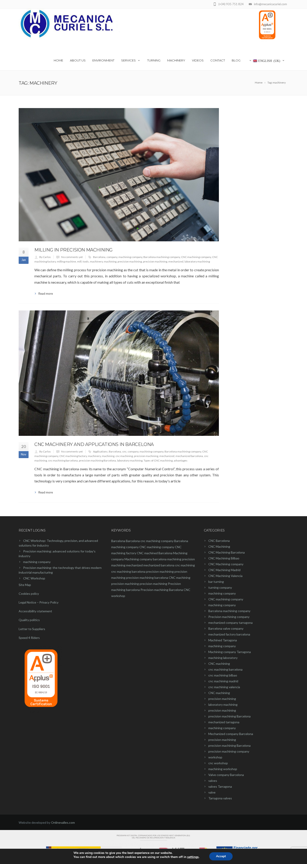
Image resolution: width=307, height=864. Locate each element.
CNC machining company (196, 257)
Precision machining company (228, 617)
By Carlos (45, 257)
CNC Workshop (34, 578)
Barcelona (99, 257)
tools (86, 261)
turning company (220, 587)
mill (79, 261)
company (112, 257)
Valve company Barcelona (226, 775)
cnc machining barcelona (63, 460)
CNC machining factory (73, 456)
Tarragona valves (220, 798)
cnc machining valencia (224, 687)
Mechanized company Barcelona (230, 734)
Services (128, 60)
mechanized (175, 261)
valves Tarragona (220, 786)
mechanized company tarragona (230, 622)
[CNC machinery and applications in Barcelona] (119, 373)
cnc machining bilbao (222, 675)
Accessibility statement (35, 611)
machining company (130, 257)
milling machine (66, 261)
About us (78, 60)
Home (58, 60)
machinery (96, 261)
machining (110, 261)
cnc (124, 451)
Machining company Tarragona (229, 652)
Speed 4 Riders (29, 638)
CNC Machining (219, 546)
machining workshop (222, 769)
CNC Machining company (225, 564)
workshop (215, 757)
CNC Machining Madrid (224, 570)
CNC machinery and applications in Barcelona (94, 444)
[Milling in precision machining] (119, 174)
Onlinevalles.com (63, 822)
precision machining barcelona (147, 577)
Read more (45, 293)
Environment (103, 60)
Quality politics (29, 620)
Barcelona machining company (161, 257)
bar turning (216, 582)
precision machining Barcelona (97, 460)
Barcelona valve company (225, 628)
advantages (180, 460)
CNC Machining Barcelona (226, 552)
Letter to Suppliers (32, 629)
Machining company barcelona (146, 559)
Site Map (25, 585)
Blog (236, 60)
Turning (153, 60)
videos (198, 60)
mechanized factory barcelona (229, 634)
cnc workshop (218, 763)
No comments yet (72, 257)
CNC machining (179, 577)
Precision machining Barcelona (161, 590)
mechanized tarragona (223, 722)
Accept (221, 856)
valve (212, 792)
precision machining (130, 261)
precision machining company (228, 751)
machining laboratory (223, 658)
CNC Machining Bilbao (223, 558)
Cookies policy (29, 593)
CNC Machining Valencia (225, 576)
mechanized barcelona (189, 456)
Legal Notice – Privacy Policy (38, 602)
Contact (217, 60)
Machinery (176, 60)
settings (193, 857)
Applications (100, 451)
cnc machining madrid (223, 681)
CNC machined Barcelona (154, 553)
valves (212, 781)
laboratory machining (197, 261)
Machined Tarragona (222, 640)
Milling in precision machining (73, 250)
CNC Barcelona (219, 541)
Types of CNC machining (158, 460)
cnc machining (124, 456)
